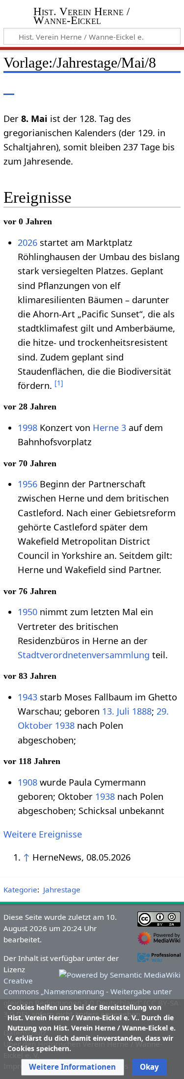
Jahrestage (61, 889)
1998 (27, 427)
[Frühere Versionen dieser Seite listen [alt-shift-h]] (132, 88)
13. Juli (116, 711)
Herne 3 (109, 427)
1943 (27, 697)
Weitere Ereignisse (42, 834)
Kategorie (20, 889)
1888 (142, 711)
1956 (27, 484)
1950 (27, 612)
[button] (72, 1067)
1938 (65, 725)
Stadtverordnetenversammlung (84, 655)
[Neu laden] (150, 88)
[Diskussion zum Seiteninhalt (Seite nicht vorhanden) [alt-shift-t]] (31, 88)
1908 (27, 782)
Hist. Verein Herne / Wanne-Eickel (81, 16)
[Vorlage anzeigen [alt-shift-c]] (8, 88)
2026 (27, 242)
